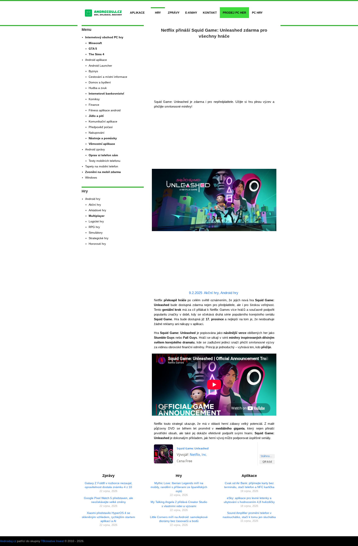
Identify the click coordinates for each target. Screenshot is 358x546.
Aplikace (137, 12)
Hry (158, 12)
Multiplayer (96, 215)
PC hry (257, 12)
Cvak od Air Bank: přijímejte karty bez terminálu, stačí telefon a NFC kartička (249, 485)
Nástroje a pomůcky (103, 138)
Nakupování (96, 132)
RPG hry (94, 227)
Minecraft (95, 43)
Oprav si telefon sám (103, 155)
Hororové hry (97, 243)
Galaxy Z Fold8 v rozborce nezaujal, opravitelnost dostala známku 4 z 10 (108, 485)
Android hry (229, 293)
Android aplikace (96, 59)
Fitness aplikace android (105, 110)
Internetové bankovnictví (106, 93)
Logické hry (96, 221)
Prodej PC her (234, 12)
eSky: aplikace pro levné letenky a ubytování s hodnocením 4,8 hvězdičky (249, 500)
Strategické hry (98, 238)
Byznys (93, 71)
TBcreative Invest (52, 541)
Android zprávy (95, 149)
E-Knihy (191, 12)
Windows (91, 177)
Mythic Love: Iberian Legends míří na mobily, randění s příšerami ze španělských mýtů (179, 487)
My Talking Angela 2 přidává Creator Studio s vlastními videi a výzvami (179, 504)
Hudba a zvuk (98, 88)
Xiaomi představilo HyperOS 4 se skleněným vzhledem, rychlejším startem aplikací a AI (108, 517)
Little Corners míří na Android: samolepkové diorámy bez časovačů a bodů (179, 519)
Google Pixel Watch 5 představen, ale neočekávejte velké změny (108, 500)
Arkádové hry (97, 210)
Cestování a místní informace (108, 76)
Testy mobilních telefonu (104, 160)
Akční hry (211, 293)
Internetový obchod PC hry (104, 37)
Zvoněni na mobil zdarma (103, 172)
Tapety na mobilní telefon (101, 166)
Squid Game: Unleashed (193, 448)
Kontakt (210, 12)
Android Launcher (100, 65)
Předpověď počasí (101, 127)
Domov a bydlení (100, 82)
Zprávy (173, 12)
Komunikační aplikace (103, 121)
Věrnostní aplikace (102, 143)
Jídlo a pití (96, 116)
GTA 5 (93, 48)
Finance (94, 104)
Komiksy (94, 99)
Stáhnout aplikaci (268, 456)
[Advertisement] (214, 68)
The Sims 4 (96, 54)
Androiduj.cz (8, 541)
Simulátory (96, 232)
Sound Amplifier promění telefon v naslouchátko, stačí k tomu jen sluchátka (249, 515)
